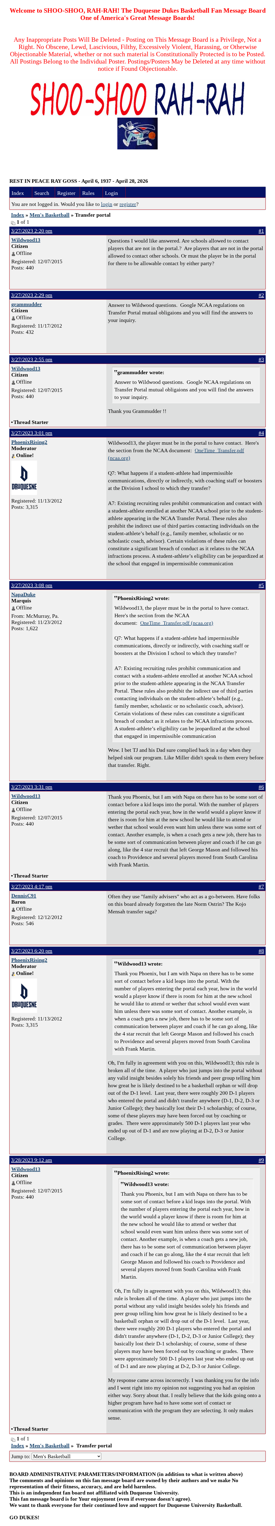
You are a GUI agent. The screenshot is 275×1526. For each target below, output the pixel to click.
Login (111, 193)
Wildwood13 (25, 240)
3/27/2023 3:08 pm (31, 585)
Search (41, 193)
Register (66, 193)
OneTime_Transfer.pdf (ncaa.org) (176, 623)
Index (18, 193)
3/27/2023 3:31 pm (31, 787)
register (128, 204)
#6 (261, 787)
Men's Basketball (50, 215)
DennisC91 (23, 896)
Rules (88, 193)
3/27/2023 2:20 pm (31, 231)
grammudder (26, 304)
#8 (261, 951)
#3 (261, 359)
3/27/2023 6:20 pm (31, 951)
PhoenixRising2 (29, 442)
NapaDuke (23, 594)
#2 (261, 295)
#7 (261, 886)
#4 (261, 433)
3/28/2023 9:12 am (31, 1160)
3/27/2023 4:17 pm (31, 886)
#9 (261, 1160)
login (106, 204)
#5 (261, 585)
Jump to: (21, 1456)
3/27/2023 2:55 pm (31, 359)
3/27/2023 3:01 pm (31, 433)
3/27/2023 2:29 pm (31, 295)
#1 (261, 231)
